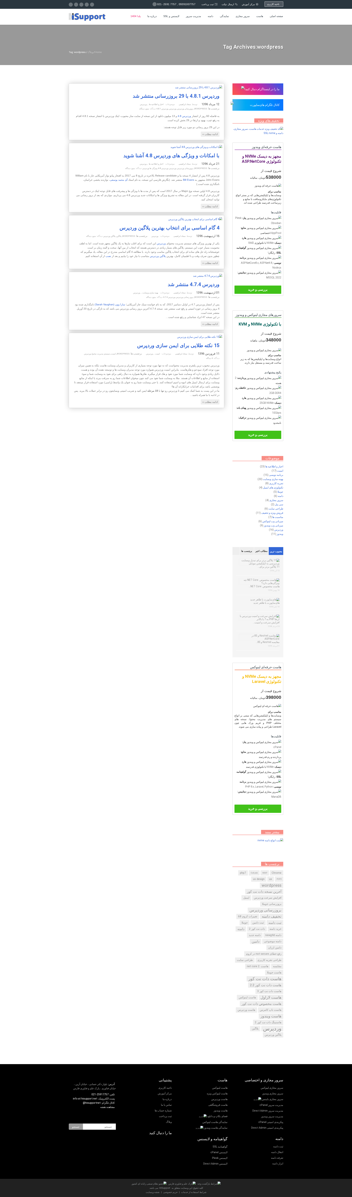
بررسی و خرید (257, 289)
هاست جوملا (274, 972)
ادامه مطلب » (210, 134)
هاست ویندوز (271, 1016)
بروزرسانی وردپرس (185, 109)
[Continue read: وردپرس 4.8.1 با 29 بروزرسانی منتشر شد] (198, 87)
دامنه (210, 16)
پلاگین (118, 236)
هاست (259, 16)
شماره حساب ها (163, 1110)
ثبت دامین (258, 922)
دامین (255, 941)
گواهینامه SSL (220, 1146)
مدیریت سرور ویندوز (272, 1116)
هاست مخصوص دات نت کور (261, 1004)
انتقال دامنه (277, 1152)
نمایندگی (224, 16)
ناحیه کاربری (274, 4)
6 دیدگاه (209, 358)
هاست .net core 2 (257, 966)
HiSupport (164, 1188)
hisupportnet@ (92, 1102)
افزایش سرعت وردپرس (267, 897)
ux (270, 879)
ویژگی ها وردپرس (149, 168)
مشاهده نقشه (108, 1107)
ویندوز (280, 533)
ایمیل (246, 897)
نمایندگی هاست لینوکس (215, 1122)
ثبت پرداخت (207, 4)
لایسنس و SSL (171, 16)
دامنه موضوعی (272, 941)
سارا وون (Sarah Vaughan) (110, 304)
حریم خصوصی (170, 1192)
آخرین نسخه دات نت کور (264, 891)
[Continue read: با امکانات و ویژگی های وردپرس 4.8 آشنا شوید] (196, 147)
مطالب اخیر (261, 551)
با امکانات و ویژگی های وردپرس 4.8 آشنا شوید (171, 156)
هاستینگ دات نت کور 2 (268, 1022)
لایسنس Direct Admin (215, 1163)
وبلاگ (90, 52)
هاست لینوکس (247, 997)
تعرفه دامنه (277, 1157)
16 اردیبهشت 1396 (207, 236)
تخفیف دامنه (271, 916)
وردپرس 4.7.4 (169, 297)
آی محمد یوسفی (119, 179)
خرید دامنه (275, 929)
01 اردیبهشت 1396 (207, 292)
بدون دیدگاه (144, 109)
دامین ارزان (274, 947)
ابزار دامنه (277, 1163)
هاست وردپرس (246, 1010)
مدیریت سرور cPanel (271, 1105)
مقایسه (277, 966)
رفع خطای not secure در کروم (263, 953)
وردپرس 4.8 (184, 116)
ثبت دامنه (274, 923)
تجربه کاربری (276, 483)
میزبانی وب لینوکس (272, 521)
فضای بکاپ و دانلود (217, 1116)
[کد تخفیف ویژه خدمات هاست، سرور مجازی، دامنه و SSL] (257, 133)
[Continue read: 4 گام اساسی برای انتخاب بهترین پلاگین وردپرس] (195, 219)
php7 (243, 872)
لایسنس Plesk (220, 1157)
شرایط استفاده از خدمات (193, 1192)
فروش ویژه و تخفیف (272, 512)
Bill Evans (188, 179)
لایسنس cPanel (219, 1152)
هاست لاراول (271, 997)
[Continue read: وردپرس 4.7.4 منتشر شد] (207, 275)
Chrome (276, 872)
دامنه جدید (255, 935)
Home (98, 52)
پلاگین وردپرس (109, 236)
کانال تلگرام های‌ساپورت (265, 105)
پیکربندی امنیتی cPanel (270, 1122)
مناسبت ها (277, 517)
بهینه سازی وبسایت (150, 293)
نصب (108, 256)
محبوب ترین (276, 551)
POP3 (279, 879)
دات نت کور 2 (257, 929)
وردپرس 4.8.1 (162, 109)
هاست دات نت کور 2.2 (265, 985)
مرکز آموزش (248, 4)
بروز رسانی (188, 297)
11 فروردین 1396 (208, 353)
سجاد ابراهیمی (185, 104)
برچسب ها (246, 551)
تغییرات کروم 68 (247, 916)
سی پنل (279, 504)
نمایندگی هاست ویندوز (216, 1127)
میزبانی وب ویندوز (273, 525)
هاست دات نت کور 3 (269, 991)
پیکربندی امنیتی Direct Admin (267, 1127)
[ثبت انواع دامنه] (270, 840)
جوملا (280, 491)
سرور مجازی (243, 16)
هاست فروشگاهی (218, 1104)
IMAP (264, 873)
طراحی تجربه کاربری (269, 960)
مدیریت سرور (193, 16)
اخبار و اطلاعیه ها (156, 104)
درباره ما (152, 16)
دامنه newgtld (273, 935)
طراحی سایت (275, 508)
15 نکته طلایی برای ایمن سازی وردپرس (178, 345)
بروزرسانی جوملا (271, 904)
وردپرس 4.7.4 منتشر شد (193, 284)
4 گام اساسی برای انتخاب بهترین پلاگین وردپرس (169, 228)
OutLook (254, 873)
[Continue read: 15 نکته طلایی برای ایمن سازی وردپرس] (199, 336)
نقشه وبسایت (153, 1192)
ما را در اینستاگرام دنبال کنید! (262, 89)
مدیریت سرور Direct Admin (267, 1110)
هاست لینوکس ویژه (217, 1093)
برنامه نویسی (276, 474)
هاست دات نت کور (264, 978)
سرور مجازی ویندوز (272, 1093)
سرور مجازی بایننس (272, 1099)
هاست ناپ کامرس (270, 1010)
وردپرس (143, 104)
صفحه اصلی (276, 16)
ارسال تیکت (228, 4)
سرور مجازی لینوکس (272, 1087)
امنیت (157, 354)
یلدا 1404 (136, 16)
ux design (259, 879)
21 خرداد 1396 (210, 164)
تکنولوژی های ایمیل (273, 487)
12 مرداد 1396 (210, 104)
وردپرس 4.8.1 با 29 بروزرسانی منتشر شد (176, 96)
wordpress (200, 109)
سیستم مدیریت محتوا (101, 354)
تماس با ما (166, 1104)
